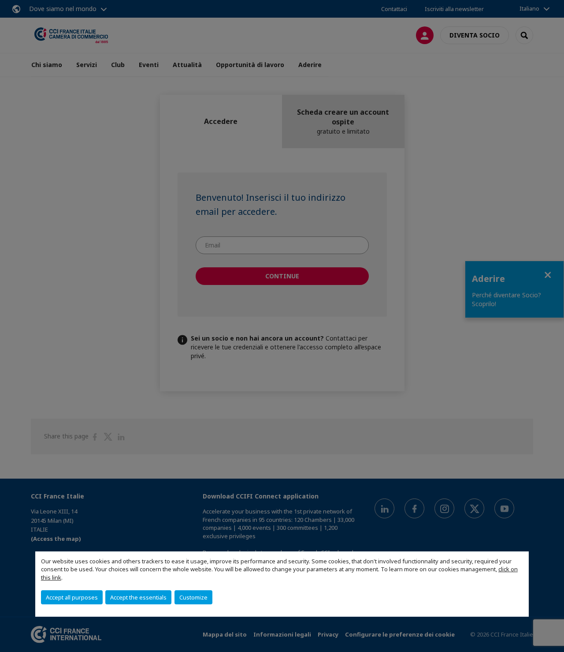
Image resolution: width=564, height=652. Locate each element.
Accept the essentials (138, 597)
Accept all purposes (72, 597)
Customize (193, 597)
